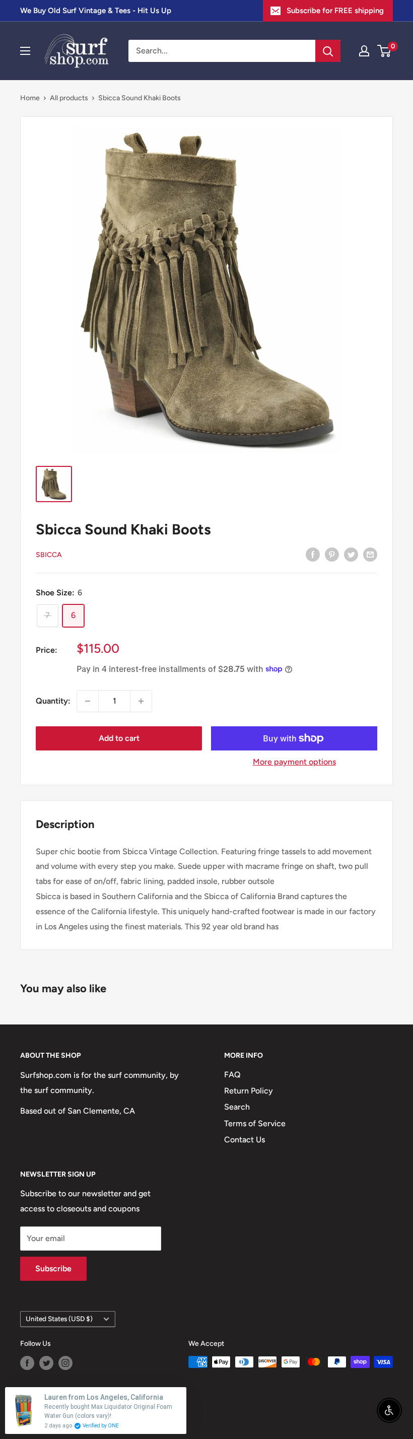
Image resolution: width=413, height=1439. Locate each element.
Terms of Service (255, 1123)
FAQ (232, 1074)
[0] (384, 51)
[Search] (327, 51)
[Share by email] (370, 554)
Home (30, 98)
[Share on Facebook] (313, 554)
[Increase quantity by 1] (141, 701)
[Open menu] (25, 51)
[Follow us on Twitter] (46, 1363)
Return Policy (248, 1090)
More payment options (294, 762)
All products (69, 98)
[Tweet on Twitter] (351, 554)
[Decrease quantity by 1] (87, 701)
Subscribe (53, 1268)
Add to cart (119, 738)
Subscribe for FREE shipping (335, 10)
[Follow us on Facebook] (27, 1363)
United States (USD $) (59, 1319)
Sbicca (49, 555)
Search (237, 1107)
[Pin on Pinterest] (332, 554)
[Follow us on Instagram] (65, 1363)
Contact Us (244, 1139)
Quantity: (53, 701)
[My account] (364, 50)
